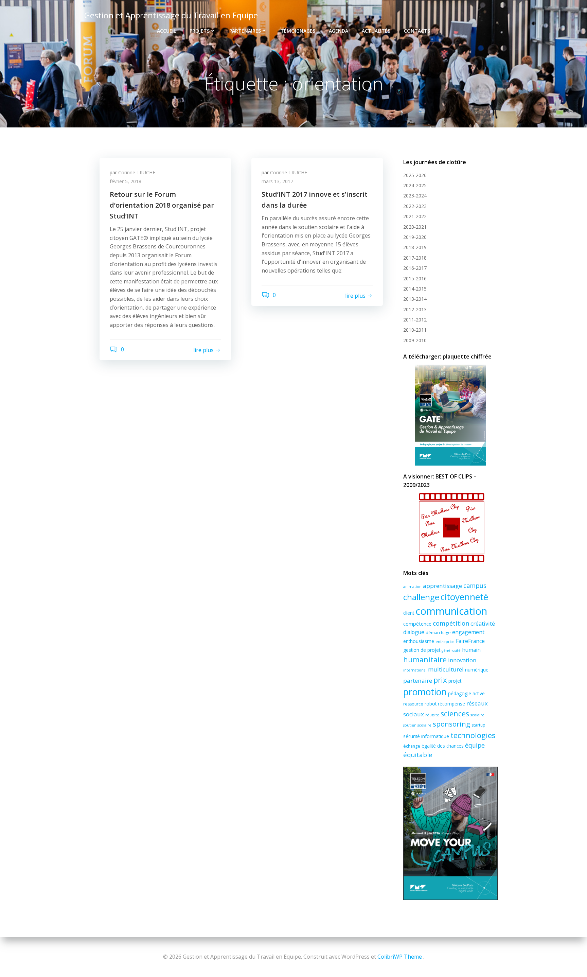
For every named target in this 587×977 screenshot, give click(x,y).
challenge (421, 597)
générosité (451, 650)
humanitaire (425, 659)
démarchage (438, 632)
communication (451, 611)
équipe (475, 745)
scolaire (477, 715)
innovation (462, 660)
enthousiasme (418, 641)
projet (454, 681)
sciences (455, 713)
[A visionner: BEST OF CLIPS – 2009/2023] (450, 527)
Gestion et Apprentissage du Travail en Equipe (171, 15)
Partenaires (245, 31)
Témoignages (298, 31)
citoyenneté (464, 597)
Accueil (166, 31)
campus (474, 585)
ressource (413, 704)
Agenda (338, 31)
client (408, 613)
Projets (200, 31)
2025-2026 (415, 175)
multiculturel (446, 669)
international (415, 670)
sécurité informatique (426, 736)
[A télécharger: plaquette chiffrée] (450, 415)
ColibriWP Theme (399, 956)
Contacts (417, 31)
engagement (468, 632)
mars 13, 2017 (277, 181)
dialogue (413, 632)
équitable (417, 754)
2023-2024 (415, 195)
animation (412, 586)
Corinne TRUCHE (136, 172)
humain (471, 649)
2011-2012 (415, 319)
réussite (432, 715)
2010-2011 (415, 330)
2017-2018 (415, 258)
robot (431, 703)
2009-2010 (415, 340)
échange (411, 746)
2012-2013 (415, 309)
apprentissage (442, 586)
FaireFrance (470, 641)
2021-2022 (415, 216)
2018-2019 (415, 247)
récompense (451, 703)
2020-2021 (415, 227)
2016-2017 (415, 268)
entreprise (445, 641)
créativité (482, 623)
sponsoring (451, 724)
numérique (476, 669)
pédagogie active (466, 693)
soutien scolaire (417, 725)
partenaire (417, 680)
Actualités (376, 31)
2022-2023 (415, 206)
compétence (417, 623)
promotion (425, 692)
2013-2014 (415, 299)
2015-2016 (415, 278)
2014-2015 (415, 288)
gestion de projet (421, 650)
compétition (451, 623)
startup (478, 725)
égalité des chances (443, 746)
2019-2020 (415, 237)
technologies (473, 735)
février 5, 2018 (125, 181)
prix (440, 680)
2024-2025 (415, 185)
